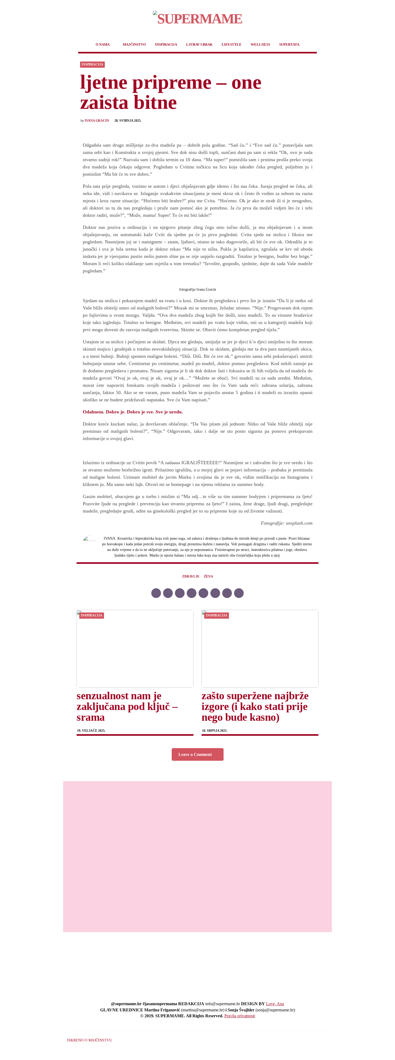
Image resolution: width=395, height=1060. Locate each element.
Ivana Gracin (97, 120)
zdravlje (190, 576)
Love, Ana (275, 1003)
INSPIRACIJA (166, 44)
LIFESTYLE (232, 44)
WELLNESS (260, 44)
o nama (103, 44)
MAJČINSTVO (134, 44)
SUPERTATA (289, 44)
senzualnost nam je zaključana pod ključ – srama (127, 706)
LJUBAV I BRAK (199, 44)
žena (208, 576)
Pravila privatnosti (239, 1016)
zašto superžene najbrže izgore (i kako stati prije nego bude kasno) (255, 706)
